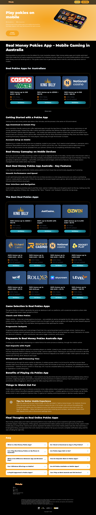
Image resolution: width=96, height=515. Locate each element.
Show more (48, 111)
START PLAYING (12, 33)
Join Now (85, 2)
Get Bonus (21, 102)
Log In (77, 2)
